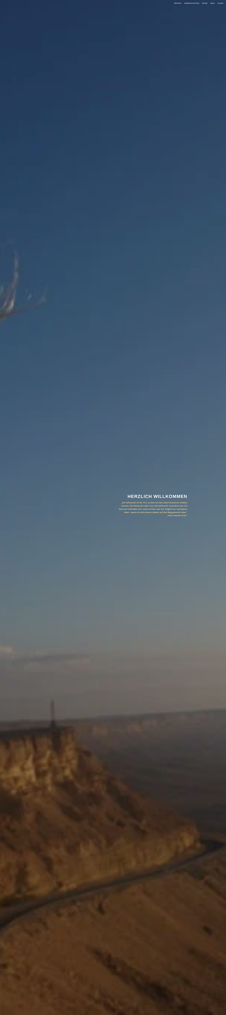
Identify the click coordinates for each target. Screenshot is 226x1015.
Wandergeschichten (191, 3)
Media (212, 3)
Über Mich (177, 3)
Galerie (220, 3)
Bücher (204, 3)
